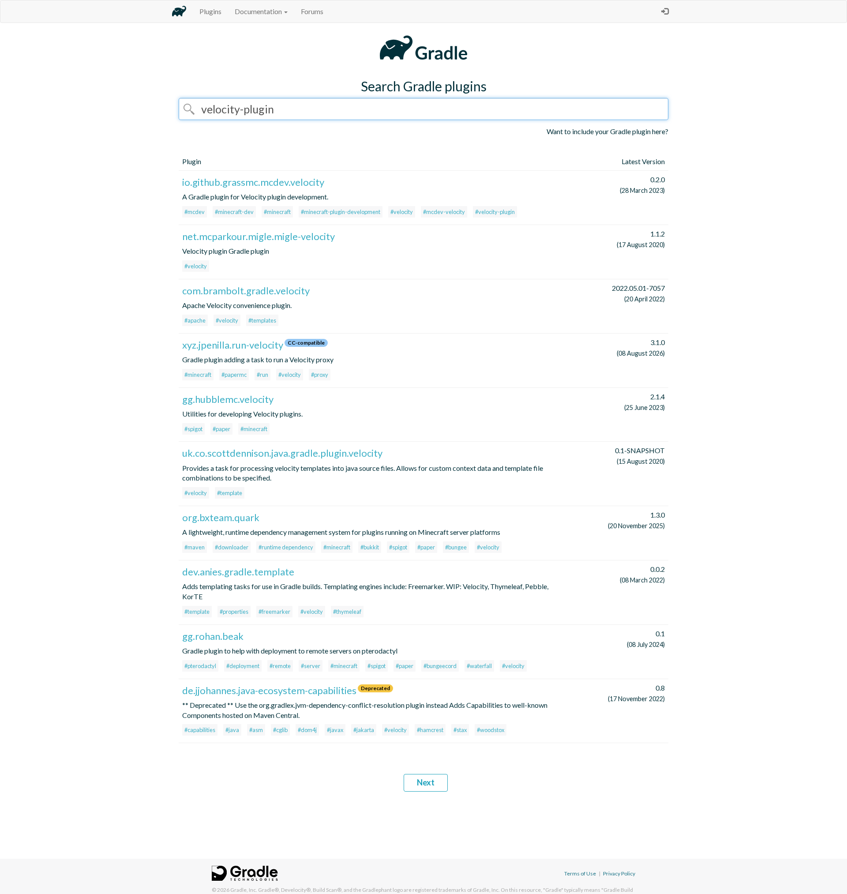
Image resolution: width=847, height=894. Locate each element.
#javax (335, 729)
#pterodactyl (200, 665)
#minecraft (277, 211)
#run (262, 374)
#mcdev (194, 211)
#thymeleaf (347, 611)
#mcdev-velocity (444, 211)
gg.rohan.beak (213, 636)
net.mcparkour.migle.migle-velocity (258, 236)
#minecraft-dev (234, 211)
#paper (221, 428)
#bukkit (369, 547)
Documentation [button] (259, 11)
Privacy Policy (619, 873)
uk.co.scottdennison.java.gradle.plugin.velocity (282, 453)
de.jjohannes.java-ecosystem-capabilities (269, 690)
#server (310, 665)
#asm (256, 729)
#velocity (401, 211)
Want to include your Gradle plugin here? (607, 131)
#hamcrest (430, 729)
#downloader (231, 547)
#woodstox (490, 729)
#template (229, 492)
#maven (194, 547)
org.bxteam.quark (220, 517)
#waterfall (479, 665)
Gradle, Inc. (243, 889)
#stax (460, 729)
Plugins (210, 11)
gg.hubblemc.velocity (228, 399)
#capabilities (199, 729)
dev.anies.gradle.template (238, 572)
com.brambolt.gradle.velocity (246, 291)
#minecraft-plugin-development (340, 211)
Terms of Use (580, 873)
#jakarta (363, 729)
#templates (262, 320)
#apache (195, 320)
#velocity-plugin (495, 211)
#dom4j (307, 729)
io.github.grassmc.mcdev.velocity (253, 182)
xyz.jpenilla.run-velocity (232, 345)
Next (426, 782)
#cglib (280, 729)
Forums (312, 11)
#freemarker (274, 611)
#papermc (234, 374)
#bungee (456, 547)
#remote (280, 665)
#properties (234, 611)
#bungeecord (440, 665)
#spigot (193, 428)
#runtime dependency (286, 547)
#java (232, 729)
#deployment (242, 665)
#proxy (319, 374)
